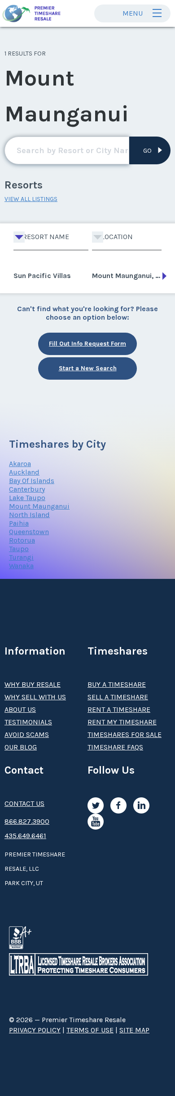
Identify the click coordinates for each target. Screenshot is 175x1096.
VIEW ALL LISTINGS (30, 199)
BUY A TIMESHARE (117, 684)
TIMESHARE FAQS (115, 747)
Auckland (24, 472)
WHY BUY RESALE (32, 684)
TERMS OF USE (90, 1030)
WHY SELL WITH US (35, 697)
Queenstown (29, 531)
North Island (29, 514)
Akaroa (20, 463)
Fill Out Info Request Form (87, 343)
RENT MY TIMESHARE (122, 722)
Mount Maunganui (39, 506)
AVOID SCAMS (26, 734)
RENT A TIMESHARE (119, 709)
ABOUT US (20, 709)
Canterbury (27, 489)
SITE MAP (134, 1030)
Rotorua (22, 540)
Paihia (19, 523)
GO (147, 150)
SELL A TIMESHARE (118, 697)
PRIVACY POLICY (35, 1030)
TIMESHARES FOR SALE (125, 734)
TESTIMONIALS (28, 722)
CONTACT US (24, 803)
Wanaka (21, 565)
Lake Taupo (27, 497)
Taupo (19, 548)
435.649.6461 (25, 835)
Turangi (21, 557)
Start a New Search (88, 368)
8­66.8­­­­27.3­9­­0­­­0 (26, 821)
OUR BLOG (20, 747)
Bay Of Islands (31, 480)
